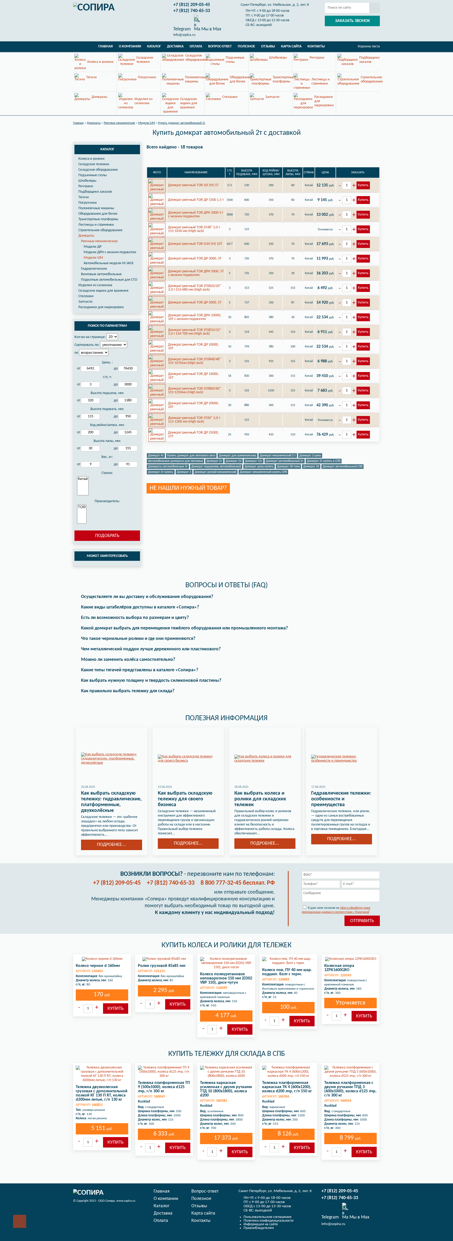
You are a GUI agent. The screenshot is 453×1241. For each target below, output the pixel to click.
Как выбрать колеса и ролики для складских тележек (260, 799)
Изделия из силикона (95, 285)
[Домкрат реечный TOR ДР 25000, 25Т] (156, 434)
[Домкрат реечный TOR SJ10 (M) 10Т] (156, 244)
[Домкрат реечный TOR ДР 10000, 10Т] (156, 346)
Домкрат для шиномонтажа (237, 455)
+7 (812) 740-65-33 (191, 10)
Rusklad (144, 1102)
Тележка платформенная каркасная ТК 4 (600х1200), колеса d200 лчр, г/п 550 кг (287, 1087)
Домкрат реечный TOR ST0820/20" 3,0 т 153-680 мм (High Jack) (194, 288)
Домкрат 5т (214, 461)
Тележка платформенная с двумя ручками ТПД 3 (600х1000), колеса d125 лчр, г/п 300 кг (350, 1089)
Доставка (175, 46)
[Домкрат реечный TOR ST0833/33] (156, 332)
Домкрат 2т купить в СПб (323, 461)
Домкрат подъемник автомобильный (216, 466)
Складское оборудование (98, 170)
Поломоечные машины (96, 208)
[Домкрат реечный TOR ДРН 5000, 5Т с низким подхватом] (156, 273)
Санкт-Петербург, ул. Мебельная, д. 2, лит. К (275, 5)
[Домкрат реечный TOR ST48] (156, 229)
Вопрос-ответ (220, 46)
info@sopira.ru (184, 35)
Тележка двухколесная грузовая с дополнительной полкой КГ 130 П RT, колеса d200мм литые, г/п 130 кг (101, 1093)
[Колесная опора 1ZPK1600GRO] (350, 959)
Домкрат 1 (184, 472)
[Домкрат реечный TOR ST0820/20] (156, 288)
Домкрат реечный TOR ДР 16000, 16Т (193, 376)
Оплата (196, 46)
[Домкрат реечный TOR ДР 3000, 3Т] (156, 258)
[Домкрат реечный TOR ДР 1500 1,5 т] (156, 200)
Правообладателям (259, 1228)
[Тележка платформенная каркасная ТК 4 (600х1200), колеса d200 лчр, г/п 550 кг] (288, 1072)
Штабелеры (87, 181)
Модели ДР (92, 247)
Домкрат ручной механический (215, 472)
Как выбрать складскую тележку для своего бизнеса (185, 799)
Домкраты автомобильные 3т (168, 466)
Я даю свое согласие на (336, 910)
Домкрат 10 (311, 466)
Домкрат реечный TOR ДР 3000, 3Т (195, 259)
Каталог (154, 46)
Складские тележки (93, 164)
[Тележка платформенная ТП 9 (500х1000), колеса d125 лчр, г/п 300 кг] (164, 1072)
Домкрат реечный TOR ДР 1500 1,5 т (196, 200)
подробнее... (111, 844)
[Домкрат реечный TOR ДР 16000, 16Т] (156, 376)
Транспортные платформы (98, 219)
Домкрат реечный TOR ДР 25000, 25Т (193, 434)
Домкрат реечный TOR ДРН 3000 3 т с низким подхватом (195, 214)
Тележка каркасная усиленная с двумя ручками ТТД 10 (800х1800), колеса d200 (226, 1089)
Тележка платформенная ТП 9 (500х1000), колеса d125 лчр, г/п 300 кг (164, 1087)
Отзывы (268, 46)
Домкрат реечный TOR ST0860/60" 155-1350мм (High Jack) (194, 390)
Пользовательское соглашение (268, 1217)
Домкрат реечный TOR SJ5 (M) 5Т (193, 185)
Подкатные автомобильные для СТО (109, 280)
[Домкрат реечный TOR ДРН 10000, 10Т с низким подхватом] (156, 317)
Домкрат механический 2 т (278, 455)
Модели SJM (93, 258)
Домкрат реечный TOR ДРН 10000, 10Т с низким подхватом (194, 317)
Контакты (316, 46)
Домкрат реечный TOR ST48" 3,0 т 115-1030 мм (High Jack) (194, 229)
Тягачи (83, 197)
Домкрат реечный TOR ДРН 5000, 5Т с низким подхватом (196, 273)
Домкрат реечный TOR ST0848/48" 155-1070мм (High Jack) (194, 361)
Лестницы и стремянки (96, 225)
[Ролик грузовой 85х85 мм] (164, 959)
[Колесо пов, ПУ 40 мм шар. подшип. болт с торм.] (288, 961)
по (76, 353)
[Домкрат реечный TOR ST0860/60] (156, 390)
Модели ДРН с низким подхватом (110, 252)
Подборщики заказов (95, 192)
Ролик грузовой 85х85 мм (161, 966)
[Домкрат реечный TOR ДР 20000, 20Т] (156, 405)
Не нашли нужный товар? (188, 488)
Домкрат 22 (233, 461)
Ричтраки (85, 186)
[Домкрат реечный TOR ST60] (156, 419)
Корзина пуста (369, 46)
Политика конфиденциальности (269, 1221)
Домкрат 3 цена (310, 455)
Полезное (246, 46)
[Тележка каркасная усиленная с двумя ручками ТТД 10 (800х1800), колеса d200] (226, 1072)
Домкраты (86, 236)
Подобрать (107, 535)
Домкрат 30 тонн (288, 466)
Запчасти (85, 302)
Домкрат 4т (156, 455)
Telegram (182, 29)
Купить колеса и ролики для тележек (226, 945)
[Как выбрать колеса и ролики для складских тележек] (264, 759)
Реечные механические (99, 241)
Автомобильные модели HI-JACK (108, 263)
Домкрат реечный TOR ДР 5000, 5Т (195, 302)
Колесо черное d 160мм (98, 966)
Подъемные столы (92, 175)
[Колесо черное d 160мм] (102, 959)
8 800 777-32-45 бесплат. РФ (238, 883)
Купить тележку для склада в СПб (226, 1054)
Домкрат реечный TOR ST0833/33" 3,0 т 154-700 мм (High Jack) (194, 332)
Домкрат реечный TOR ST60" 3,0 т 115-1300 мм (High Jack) (194, 420)
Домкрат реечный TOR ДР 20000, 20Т (193, 405)
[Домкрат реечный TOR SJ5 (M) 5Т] (156, 185)
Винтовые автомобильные (101, 274)
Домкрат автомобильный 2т (284, 461)
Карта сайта (291, 46)
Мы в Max (210, 29)
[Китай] (82, 479)
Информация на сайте (261, 1224)
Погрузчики (87, 203)
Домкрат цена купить (259, 466)
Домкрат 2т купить (160, 472)
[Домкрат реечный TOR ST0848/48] (156, 361)
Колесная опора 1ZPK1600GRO (339, 968)
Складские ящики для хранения (103, 291)
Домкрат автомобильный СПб (342, 466)
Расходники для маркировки (101, 307)
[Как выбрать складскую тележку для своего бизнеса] (188, 759)
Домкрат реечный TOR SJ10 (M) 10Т (195, 244)
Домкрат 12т (253, 461)
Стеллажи (86, 296)
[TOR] (81, 507)
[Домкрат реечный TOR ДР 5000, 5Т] (156, 302)
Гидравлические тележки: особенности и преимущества (341, 799)
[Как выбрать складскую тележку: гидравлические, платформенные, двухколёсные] (111, 759)
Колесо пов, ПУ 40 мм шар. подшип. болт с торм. (287, 972)
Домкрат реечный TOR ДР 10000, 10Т (193, 346)
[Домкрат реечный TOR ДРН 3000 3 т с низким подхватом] (156, 214)
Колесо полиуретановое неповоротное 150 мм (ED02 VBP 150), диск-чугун (226, 978)
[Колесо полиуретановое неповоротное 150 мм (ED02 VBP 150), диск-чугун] (226, 963)
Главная (105, 46)
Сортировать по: (86, 345)
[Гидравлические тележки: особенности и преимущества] (341, 759)
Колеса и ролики (91, 159)
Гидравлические (94, 269)
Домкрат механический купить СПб (263, 472)
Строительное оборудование (100, 230)
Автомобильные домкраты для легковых (175, 461)
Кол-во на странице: (90, 337)
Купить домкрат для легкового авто (191, 455)
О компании (130, 46)
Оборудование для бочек (97, 214)
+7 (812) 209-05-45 (191, 4)
